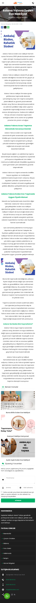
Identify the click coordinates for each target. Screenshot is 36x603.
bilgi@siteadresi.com (12, 589)
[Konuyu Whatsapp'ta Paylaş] (8, 27)
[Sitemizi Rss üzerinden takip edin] (14, 594)
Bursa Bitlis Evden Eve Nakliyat (18, 413)
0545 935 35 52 (10, 580)
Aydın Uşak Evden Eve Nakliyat (18, 460)
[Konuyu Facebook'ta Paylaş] (2, 27)
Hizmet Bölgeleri (22, 18)
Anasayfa (11, 18)
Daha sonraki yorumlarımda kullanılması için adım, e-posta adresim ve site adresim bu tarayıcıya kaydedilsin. (17, 494)
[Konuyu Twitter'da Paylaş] (5, 27)
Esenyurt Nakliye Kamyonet (18, 436)
